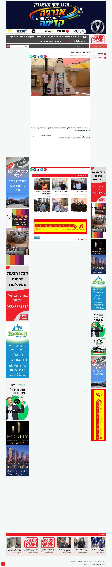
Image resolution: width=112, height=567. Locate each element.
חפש (8, 46)
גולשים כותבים (48, 41)
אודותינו (77, 46)
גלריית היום (69, 41)
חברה (39, 37)
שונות (40, 41)
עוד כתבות (36, 175)
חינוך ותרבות (48, 37)
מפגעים (20, 37)
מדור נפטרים (58, 41)
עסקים (12, 37)
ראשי (84, 36)
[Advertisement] (98, 86)
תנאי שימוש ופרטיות (81, 561)
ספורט (58, 37)
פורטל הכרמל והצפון (99, 561)
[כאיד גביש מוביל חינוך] (60, 77)
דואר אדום (98, 46)
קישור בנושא (79, 131)
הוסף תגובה (37, 237)
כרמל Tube (80, 41)
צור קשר (83, 46)
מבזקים (76, 37)
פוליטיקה (66, 37)
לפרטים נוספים (17, 553)
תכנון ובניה (30, 37)
